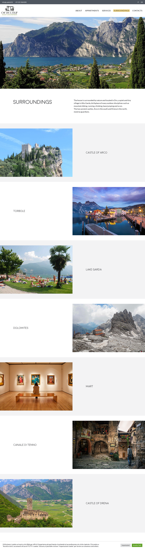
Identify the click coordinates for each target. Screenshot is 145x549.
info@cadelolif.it (7, 2)
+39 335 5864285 (21, 2)
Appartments (92, 10)
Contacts (137, 10)
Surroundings (121, 10)
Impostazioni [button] (126, 545)
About (78, 10)
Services (106, 10)
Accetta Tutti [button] (137, 545)
